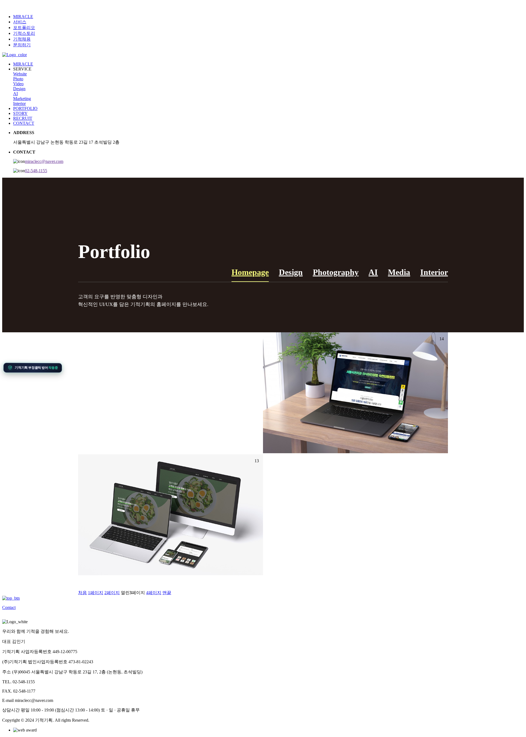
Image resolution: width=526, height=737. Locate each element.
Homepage (250, 272)
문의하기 (22, 44)
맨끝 (166, 592)
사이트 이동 (355, 403)
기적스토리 (24, 33)
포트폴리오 (24, 27)
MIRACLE (23, 16)
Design (19, 88)
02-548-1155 (36, 170)
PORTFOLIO (25, 108)
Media (399, 272)
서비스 (19, 21)
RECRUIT (22, 118)
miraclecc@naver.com (44, 161)
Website (20, 74)
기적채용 (22, 39)
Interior (19, 103)
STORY (20, 113)
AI (15, 93)
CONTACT (23, 123)
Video (18, 83)
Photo (18, 78)
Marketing (22, 98)
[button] (32, 368)
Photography (336, 272)
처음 (82, 592)
